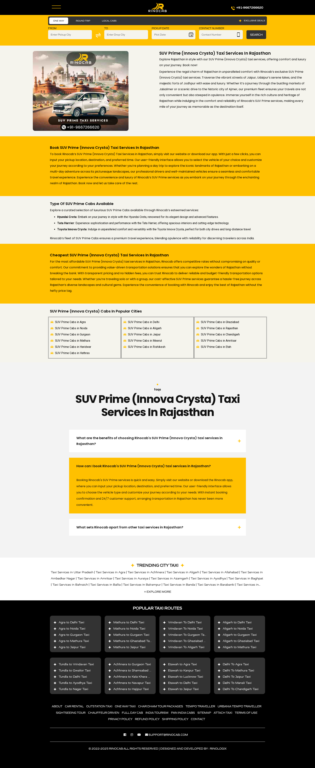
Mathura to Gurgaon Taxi (131, 634)
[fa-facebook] (127, 734)
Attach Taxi (223, 712)
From (52, 28)
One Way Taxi (125, 706)
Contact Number (211, 28)
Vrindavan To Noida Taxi (185, 628)
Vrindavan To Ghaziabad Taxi (188, 641)
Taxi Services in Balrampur (142, 584)
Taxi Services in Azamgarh (169, 578)
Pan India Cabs (183, 712)
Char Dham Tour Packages (160, 706)
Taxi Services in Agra (110, 572)
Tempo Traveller (200, 706)
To (106, 28)
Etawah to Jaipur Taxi (183, 689)
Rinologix (218, 748)
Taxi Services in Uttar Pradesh (72, 572)
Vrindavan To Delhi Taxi (185, 622)
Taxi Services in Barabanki (215, 584)
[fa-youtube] (140, 734)
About (57, 706)
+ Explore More (157, 591)
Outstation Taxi (99, 706)
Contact (198, 719)
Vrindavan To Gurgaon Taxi (187, 634)
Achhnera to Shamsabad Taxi (134, 670)
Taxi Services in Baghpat (245, 578)
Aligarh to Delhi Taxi (237, 622)
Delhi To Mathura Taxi (238, 670)
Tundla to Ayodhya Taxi (75, 683)
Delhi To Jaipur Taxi (237, 676)
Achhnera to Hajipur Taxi (131, 689)
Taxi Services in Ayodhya (208, 578)
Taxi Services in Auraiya (131, 578)
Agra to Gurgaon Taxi (74, 634)
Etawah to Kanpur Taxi (184, 670)
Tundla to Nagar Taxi (73, 689)
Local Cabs (109, 20)
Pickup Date (160, 28)
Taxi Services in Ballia (105, 584)
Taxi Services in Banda (179, 584)
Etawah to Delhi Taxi (182, 683)
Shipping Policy (175, 719)
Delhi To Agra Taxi (236, 664)
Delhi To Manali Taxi (237, 683)
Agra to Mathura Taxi (74, 641)
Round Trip (83, 20)
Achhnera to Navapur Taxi (132, 683)
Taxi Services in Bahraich (70, 584)
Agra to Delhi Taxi (71, 622)
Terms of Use (246, 712)
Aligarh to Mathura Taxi (239, 647)
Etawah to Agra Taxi (182, 664)
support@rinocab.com (168, 734)
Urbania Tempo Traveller (239, 706)
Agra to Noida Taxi (72, 628)
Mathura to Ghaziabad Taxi (132, 641)
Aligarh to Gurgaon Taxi (240, 634)
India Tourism (156, 712)
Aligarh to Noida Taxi (238, 628)
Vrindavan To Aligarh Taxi (186, 647)
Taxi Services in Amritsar (94, 578)
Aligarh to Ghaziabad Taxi (241, 641)
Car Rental (74, 706)
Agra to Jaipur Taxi (72, 647)
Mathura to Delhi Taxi (128, 622)
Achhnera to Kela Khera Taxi (133, 676)
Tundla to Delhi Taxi (73, 676)
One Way (58, 20)
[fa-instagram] (134, 734)
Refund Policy (147, 719)
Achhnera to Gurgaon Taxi (132, 664)
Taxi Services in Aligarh (182, 572)
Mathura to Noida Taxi (129, 628)
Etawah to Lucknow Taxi (185, 676)
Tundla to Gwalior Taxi (75, 670)
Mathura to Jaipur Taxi (129, 647)
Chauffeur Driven (103, 712)
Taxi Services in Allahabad (220, 572)
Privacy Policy (120, 719)
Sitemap (204, 712)
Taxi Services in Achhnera (146, 572)
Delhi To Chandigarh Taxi (240, 689)
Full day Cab (132, 712)
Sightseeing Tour (70, 712)
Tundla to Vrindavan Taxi (76, 664)
